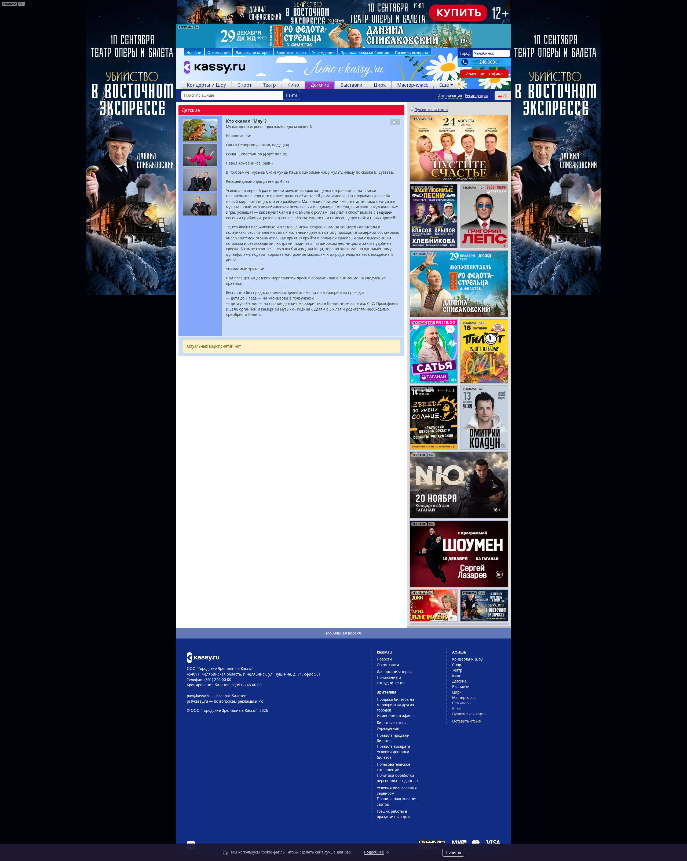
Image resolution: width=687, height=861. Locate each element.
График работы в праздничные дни (393, 814)
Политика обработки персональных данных (397, 778)
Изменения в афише (484, 73)
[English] (505, 95)
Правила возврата (411, 52)
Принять (453, 852)
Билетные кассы (291, 52)
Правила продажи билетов (365, 52)
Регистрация (476, 95)
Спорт (244, 85)
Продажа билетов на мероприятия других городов (395, 705)
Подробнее (374, 852)
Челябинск (484, 53)
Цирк (380, 85)
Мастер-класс (412, 85)
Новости (194, 52)
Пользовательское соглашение (393, 767)
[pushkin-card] (429, 109)
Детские (320, 85)
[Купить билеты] (203, 657)
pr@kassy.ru (197, 701)
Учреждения (323, 52)
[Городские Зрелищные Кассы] (212, 68)
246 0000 (488, 62)
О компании (218, 52)
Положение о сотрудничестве (391, 680)
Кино (293, 85)
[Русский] (499, 95)
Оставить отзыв (466, 721)
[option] (343, 36)
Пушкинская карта (469, 713)
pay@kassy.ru (198, 695)
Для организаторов (253, 52)
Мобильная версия (343, 633)
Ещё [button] (444, 85)
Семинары (462, 702)
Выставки (351, 85)
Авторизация (450, 95)
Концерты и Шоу (206, 85)
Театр (269, 85)
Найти (291, 95)
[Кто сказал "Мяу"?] (200, 130)
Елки (456, 708)
